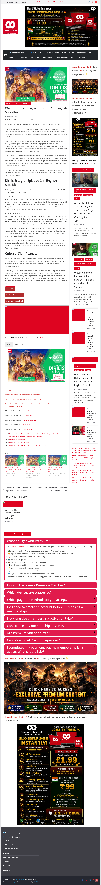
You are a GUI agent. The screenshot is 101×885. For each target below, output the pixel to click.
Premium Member (18, 546)
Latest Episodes (79, 259)
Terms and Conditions (10, 858)
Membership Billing (11, 848)
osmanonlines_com (29, 420)
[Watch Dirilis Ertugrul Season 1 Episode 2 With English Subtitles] (14, 460)
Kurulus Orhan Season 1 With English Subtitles (85, 365)
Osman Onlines (28, 411)
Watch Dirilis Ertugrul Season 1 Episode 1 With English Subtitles (34, 469)
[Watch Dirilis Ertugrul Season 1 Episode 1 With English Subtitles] (36, 460)
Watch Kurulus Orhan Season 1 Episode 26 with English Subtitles (83, 380)
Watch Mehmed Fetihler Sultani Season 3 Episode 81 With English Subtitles (84, 280)
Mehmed (92, 52)
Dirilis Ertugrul (61, 57)
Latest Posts (78, 195)
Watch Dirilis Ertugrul (17, 440)
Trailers (82, 57)
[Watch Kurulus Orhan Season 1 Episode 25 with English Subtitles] (78, 416)
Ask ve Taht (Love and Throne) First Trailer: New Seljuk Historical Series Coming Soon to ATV (84, 211)
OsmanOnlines (28, 415)
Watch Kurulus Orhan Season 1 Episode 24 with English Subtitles (91, 433)
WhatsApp (43, 337)
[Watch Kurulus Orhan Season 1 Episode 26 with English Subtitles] (85, 359)
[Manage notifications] (96, 880)
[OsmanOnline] (5, 54)
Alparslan (35, 57)
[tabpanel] (36, 365)
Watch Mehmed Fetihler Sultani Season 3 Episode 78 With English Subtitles (83, 480)
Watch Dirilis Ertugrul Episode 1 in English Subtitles (28, 445)
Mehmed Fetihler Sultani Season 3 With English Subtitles (84, 264)
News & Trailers (88, 195)
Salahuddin (81, 52)
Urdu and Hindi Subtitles (18, 57)
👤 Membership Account (11, 837)
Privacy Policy (7, 853)
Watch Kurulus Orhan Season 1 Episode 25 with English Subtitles (91, 414)
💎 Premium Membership (18, 52)
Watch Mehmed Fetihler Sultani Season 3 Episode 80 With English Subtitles (91, 318)
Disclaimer (6, 862)
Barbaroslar (47, 57)
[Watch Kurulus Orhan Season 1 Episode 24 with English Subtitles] (78, 434)
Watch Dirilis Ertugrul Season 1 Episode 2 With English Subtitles (13, 469)
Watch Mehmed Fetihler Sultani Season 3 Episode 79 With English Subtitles (91, 341)
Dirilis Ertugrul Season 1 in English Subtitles (18, 103)
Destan (73, 57)
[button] (43, 52)
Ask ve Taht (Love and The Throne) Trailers (84, 190)
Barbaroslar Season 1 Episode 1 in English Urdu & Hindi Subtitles (18, 489)
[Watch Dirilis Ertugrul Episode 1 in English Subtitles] (57, 460)
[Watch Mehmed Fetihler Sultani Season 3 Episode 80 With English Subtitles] (78, 320)
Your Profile (9, 844)
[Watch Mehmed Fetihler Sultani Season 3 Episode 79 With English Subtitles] (78, 343)
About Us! (6, 866)
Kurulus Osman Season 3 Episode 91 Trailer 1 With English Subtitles (34, 434)
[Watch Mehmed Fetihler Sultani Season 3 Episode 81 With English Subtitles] (85, 249)
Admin (17, 116)
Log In (7, 840)
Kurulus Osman (68, 52)
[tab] (9, 344)
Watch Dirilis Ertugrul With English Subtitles (25, 437)
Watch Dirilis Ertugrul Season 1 (20, 442)
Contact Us (6, 870)
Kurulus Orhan (53, 52)
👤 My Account (36, 52)
